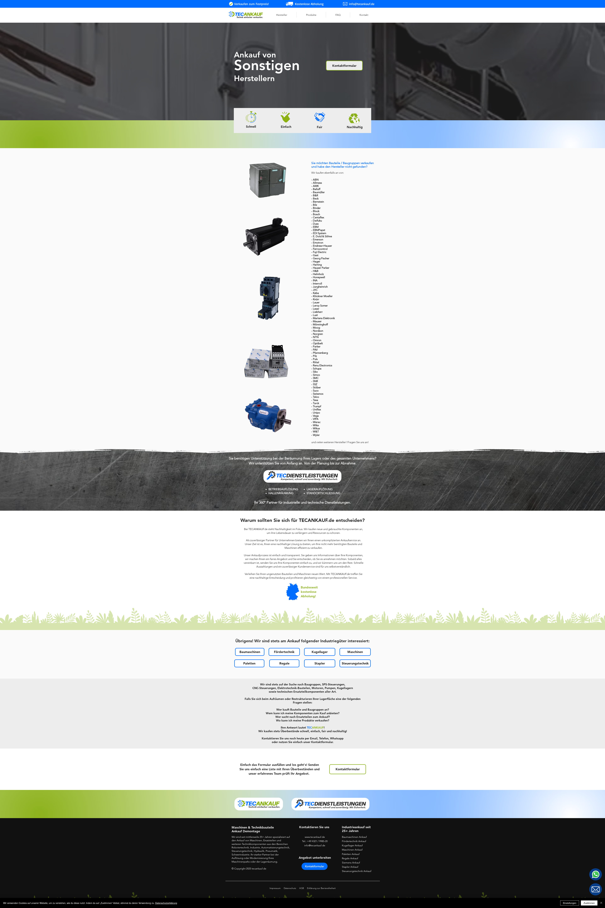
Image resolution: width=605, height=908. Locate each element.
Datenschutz (290, 888)
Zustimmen (589, 903)
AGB (301, 888)
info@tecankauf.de (314, 845)
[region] (595, 874)
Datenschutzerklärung (166, 903)
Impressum (275, 888)
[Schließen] (601, 902)
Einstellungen (569, 903)
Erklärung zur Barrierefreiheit (321, 888)
